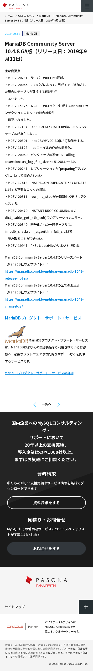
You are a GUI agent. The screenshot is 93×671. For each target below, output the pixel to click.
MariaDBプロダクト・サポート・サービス (43, 318)
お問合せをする (46, 548)
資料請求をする (46, 502)
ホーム (9, 15)
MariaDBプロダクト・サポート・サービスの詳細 (39, 373)
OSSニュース (26, 15)
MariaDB (44, 15)
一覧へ (46, 404)
